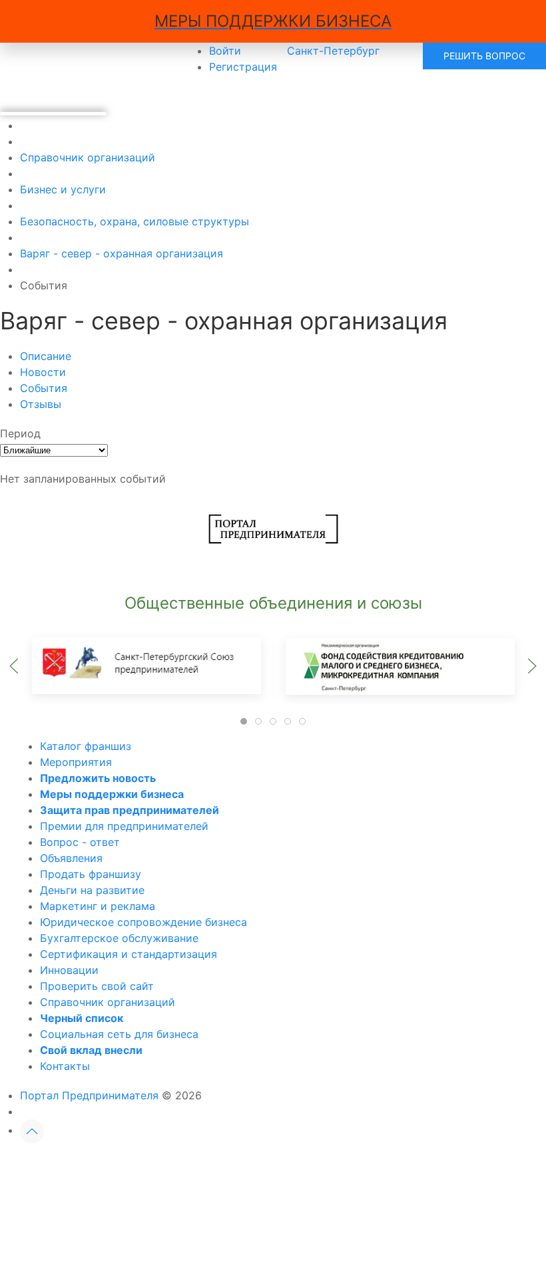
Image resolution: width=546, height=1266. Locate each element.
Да (120, 1165)
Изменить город (216, 1165)
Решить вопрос (484, 55)
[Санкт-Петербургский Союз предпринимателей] (146, 665)
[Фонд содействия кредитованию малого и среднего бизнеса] (399, 665)
